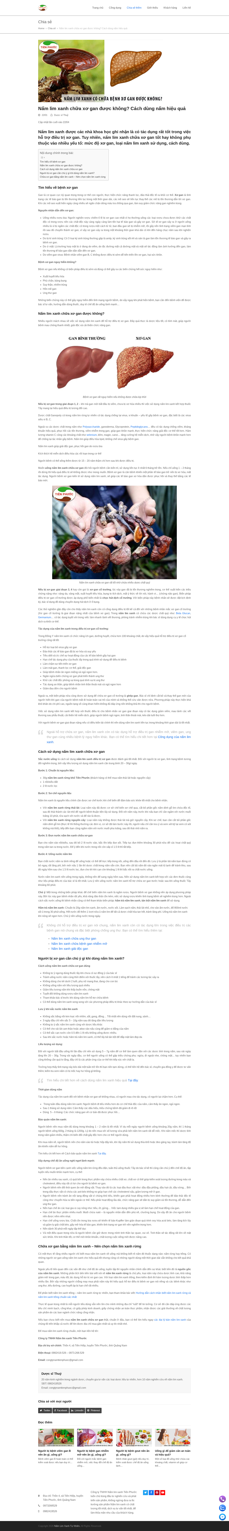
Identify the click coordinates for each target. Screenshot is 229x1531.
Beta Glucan (183, 613)
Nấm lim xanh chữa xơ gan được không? (61, 165)
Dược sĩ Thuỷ (61, 115)
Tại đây (133, 1080)
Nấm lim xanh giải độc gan (69, 948)
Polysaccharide (91, 426)
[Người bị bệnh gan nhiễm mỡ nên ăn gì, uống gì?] (95, 1437)
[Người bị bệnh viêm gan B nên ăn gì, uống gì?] (56, 1437)
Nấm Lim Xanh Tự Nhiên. (67, 1526)
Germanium (44, 617)
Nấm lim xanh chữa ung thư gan (73, 938)
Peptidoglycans (139, 426)
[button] (45, 1410)
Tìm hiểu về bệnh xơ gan (52, 161)
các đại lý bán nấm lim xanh (170, 1319)
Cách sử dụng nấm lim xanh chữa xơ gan (61, 169)
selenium (92, 435)
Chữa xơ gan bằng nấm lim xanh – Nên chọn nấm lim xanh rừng (72, 176)
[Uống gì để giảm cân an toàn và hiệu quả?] (173, 1437)
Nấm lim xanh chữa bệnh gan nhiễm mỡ (79, 943)
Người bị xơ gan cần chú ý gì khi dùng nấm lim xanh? (67, 173)
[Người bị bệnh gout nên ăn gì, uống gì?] (134, 1437)
